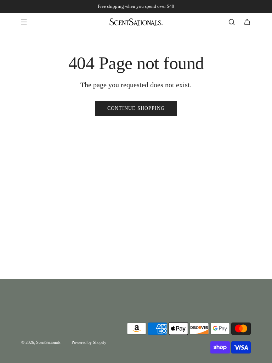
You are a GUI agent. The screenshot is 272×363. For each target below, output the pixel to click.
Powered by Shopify (89, 342)
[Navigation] (24, 22)
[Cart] (247, 22)
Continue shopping (136, 108)
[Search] (231, 22)
